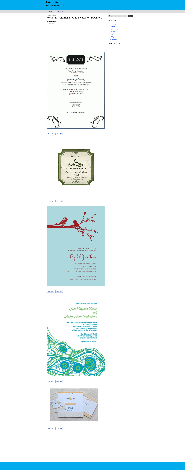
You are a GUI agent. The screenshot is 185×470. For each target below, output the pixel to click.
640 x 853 (59, 134)
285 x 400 (50, 291)
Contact (50, 12)
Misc (112, 34)
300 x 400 (50, 134)
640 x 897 (59, 291)
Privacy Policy (59, 12)
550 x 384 (59, 428)
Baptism (113, 24)
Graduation (114, 29)
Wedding (113, 39)
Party (112, 37)
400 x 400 (50, 201)
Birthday (113, 27)
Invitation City (52, 2)
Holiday (113, 32)
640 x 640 (59, 201)
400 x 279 (50, 428)
